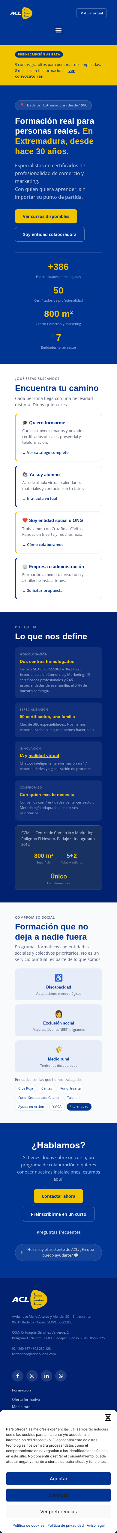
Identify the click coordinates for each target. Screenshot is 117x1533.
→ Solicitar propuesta (42, 590)
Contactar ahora (58, 1196)
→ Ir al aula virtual (39, 498)
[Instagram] (32, 1376)
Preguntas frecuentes (59, 1232)
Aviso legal (96, 1525)
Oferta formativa (26, 1399)
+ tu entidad (79, 1106)
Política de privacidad (65, 1525)
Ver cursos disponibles (46, 216)
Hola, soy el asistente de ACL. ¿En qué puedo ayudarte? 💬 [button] (60, 1252)
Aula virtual (91, 13)
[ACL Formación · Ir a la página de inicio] (21, 13)
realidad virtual (43, 755)
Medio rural (22, 1406)
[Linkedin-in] (46, 1376)
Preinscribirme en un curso (58, 1214)
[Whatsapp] (61, 1376)
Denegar (58, 1495)
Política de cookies (28, 1525)
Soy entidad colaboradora (49, 234)
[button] (108, 1418)
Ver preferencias (58, 1511)
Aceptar (59, 1478)
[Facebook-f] (17, 1376)
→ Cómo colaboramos (42, 544)
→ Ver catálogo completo (45, 452)
